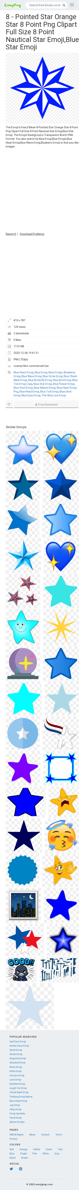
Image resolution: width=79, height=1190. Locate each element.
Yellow (36, 1149)
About (32, 1134)
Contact (45, 1134)
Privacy (13, 1139)
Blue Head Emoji (29, 391)
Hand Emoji (16, 1117)
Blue (12, 1153)
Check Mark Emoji (19, 1092)
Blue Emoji (41, 372)
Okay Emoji (15, 1109)
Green (49, 1149)
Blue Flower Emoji (63, 383)
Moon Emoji (16, 1067)
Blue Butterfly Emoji (40, 380)
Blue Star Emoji (43, 383)
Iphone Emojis (17, 1122)
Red (12, 1149)
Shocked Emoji (17, 1062)
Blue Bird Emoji (62, 380)
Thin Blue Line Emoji (54, 395)
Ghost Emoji (16, 1054)
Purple (23, 1153)
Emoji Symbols (17, 1113)
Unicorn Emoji (17, 1075)
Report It (11, 234)
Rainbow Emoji (17, 1084)
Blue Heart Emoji (24, 372)
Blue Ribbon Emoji (45, 387)
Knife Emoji (15, 1071)
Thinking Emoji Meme (21, 1096)
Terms (58, 1134)
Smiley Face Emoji (19, 1045)
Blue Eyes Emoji (30, 395)
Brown (24, 1157)
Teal (60, 1149)
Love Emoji (15, 1079)
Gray (56, 1153)
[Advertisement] (39, 189)
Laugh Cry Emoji (18, 1088)
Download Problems (32, 234)
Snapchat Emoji (18, 1058)
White (46, 1153)
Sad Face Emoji (18, 1041)
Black (13, 1157)
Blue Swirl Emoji (23, 387)
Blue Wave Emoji (31, 376)
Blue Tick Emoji (49, 391)
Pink (34, 1153)
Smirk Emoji (16, 1050)
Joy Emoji (15, 1105)
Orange (23, 1149)
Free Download (48, 404)
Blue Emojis (56, 372)
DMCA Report (17, 1134)
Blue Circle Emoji (53, 376)
